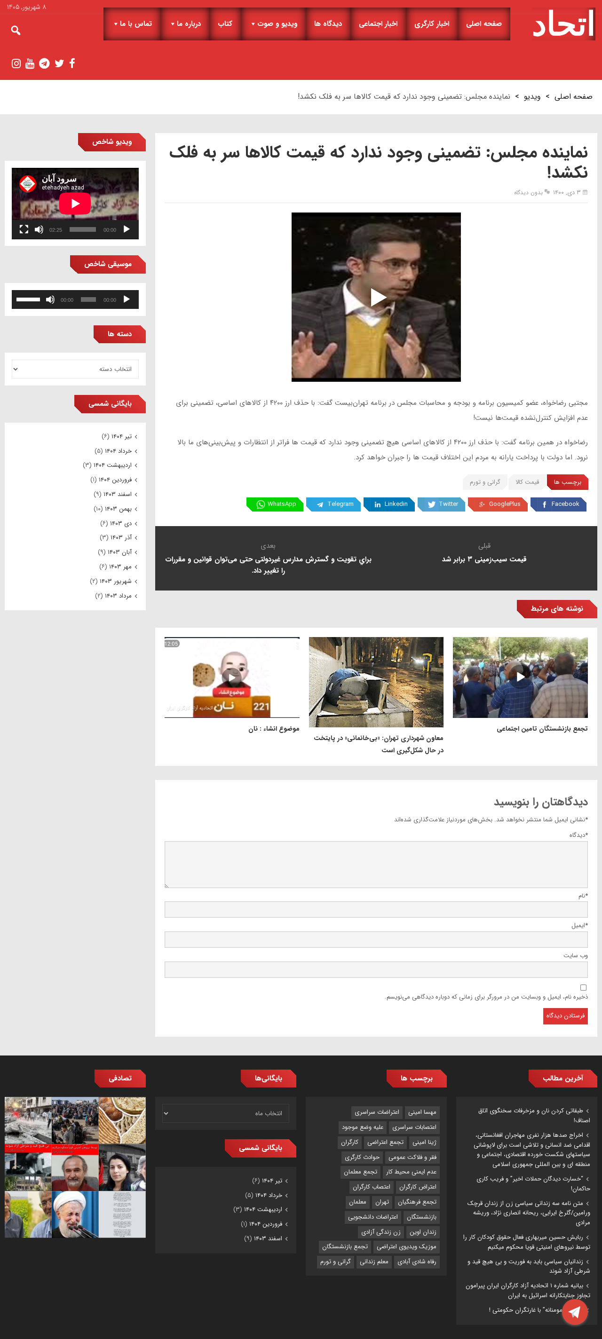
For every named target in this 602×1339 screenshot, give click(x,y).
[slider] (29, 298)
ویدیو (532, 96)
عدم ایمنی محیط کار (411, 1172)
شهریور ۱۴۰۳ (116, 581)
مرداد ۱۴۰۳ (118, 596)
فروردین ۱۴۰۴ (115, 480)
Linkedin (396, 504)
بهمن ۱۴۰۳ (118, 509)
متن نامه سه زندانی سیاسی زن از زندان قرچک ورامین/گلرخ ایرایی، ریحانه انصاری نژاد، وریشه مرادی (528, 1213)
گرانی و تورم (485, 482)
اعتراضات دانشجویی (373, 1217)
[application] (75, 203)
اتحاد (563, 24)
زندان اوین (423, 1232)
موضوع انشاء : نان (274, 729)
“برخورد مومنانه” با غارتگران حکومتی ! (536, 1310)
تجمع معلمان (360, 1172)
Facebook (565, 504)
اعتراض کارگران (417, 1187)
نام (583, 896)
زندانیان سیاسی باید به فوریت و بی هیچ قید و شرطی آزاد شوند (528, 1266)
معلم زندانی (374, 1262)
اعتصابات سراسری (414, 1127)
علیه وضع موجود (362, 1127)
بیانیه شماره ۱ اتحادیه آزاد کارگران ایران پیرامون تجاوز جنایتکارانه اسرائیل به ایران (528, 1290)
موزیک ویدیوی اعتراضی (406, 1247)
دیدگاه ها (328, 24)
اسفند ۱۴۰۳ (117, 494)
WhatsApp (282, 504)
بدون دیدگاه (528, 192)
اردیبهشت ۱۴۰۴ (113, 465)
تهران (382, 1202)
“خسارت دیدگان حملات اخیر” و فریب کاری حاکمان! (533, 1184)
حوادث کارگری (362, 1157)
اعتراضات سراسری (377, 1112)
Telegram (340, 504)
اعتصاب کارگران (371, 1187)
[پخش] (126, 229)
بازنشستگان (421, 1217)
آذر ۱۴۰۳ (121, 538)
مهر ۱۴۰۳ (120, 567)
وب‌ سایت (575, 956)
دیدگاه (579, 835)
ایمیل (579, 925)
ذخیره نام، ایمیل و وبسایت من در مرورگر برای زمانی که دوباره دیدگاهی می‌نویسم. (486, 997)
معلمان (357, 1202)
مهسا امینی (422, 1112)
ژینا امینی (424, 1142)
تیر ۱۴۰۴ (121, 436)
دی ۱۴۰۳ (121, 523)
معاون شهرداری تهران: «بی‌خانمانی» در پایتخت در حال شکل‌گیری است (379, 744)
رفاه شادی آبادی (416, 1262)
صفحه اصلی (484, 24)
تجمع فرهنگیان (417, 1202)
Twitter (448, 504)
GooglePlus (505, 504)
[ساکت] (39, 229)
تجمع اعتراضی (385, 1142)
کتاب (225, 24)
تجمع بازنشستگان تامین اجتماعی (542, 729)
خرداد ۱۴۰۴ (118, 451)
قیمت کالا (527, 482)
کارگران (349, 1142)
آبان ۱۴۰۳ (120, 552)
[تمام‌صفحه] (24, 229)
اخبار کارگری (431, 24)
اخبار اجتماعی (378, 24)
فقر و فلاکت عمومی (412, 1157)
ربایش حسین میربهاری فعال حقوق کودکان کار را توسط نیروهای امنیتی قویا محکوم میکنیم (526, 1242)
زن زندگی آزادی (381, 1232)
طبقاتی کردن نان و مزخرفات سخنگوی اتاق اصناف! (534, 1116)
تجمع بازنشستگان (345, 1247)
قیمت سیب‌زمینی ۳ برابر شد (484, 559)
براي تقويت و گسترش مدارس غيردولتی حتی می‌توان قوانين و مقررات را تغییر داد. (268, 565)
